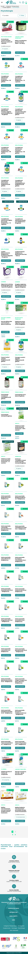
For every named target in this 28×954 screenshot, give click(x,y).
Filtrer (21, 15)
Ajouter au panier (6, 52)
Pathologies (14, 928)
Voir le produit (5, 332)
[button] (20, 2)
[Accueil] (11, 2)
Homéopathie (21, 926)
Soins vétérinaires (14, 930)
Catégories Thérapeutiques (10, 926)
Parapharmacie (6, 928)
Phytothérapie (21, 928)
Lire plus (3, 848)
